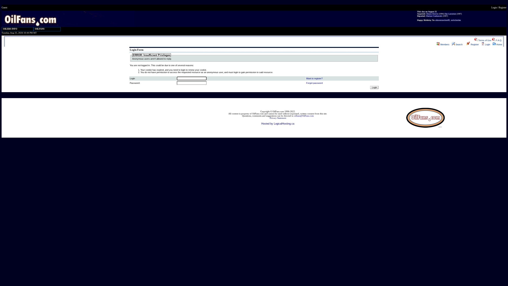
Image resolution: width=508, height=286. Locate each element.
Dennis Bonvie (432, 14)
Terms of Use (484, 40)
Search (459, 44)
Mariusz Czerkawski (434, 16)
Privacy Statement (278, 118)
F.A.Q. (498, 40)
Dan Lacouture (450, 14)
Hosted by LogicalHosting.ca (277, 123)
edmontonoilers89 (442, 20)
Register (502, 7)
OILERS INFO (10, 29)
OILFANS (39, 29)
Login (494, 7)
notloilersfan (456, 20)
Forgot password (314, 83)
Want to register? (314, 78)
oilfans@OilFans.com (304, 116)
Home (499, 44)
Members (444, 44)
